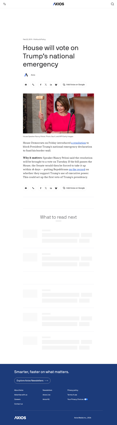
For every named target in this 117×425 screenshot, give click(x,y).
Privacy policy (72, 390)
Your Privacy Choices (75, 399)
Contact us (18, 404)
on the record (77, 169)
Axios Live (46, 395)
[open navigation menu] (4, 4)
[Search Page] (112, 4)
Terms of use (72, 395)
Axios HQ (46, 399)
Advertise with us (20, 395)
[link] (26, 84)
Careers (17, 399)
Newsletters (47, 390)
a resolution (78, 143)
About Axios (18, 390)
